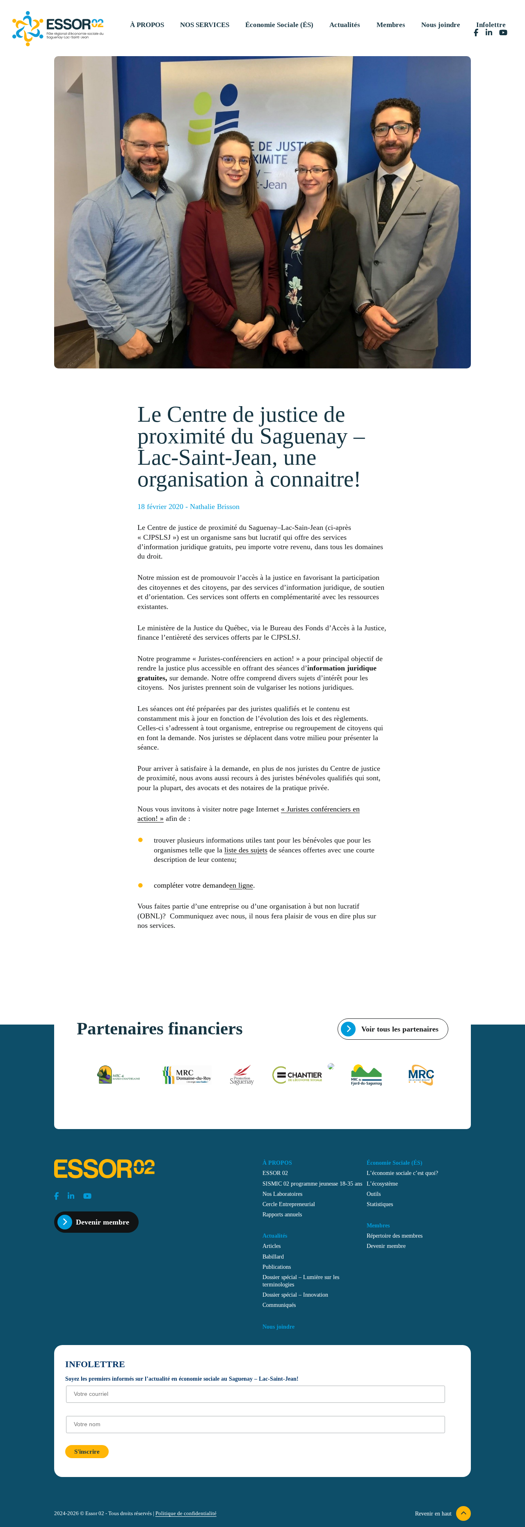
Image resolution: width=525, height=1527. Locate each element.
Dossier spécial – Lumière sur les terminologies (300, 1281)
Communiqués (279, 1305)
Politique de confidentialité (186, 1513)
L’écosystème (382, 1183)
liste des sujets (245, 850)
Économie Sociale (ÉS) (279, 25)
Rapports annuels (282, 1214)
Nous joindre (440, 25)
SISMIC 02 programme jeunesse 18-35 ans (312, 1183)
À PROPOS (147, 25)
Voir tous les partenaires (398, 1029)
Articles (271, 1246)
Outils (374, 1194)
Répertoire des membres (394, 1235)
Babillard (273, 1256)
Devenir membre (102, 1222)
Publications (276, 1266)
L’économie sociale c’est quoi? (402, 1173)
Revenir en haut (434, 1513)
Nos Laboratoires (282, 1194)
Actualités (344, 25)
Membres (391, 25)
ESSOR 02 (275, 1173)
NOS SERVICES (204, 25)
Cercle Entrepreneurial (288, 1204)
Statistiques (380, 1204)
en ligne (241, 885)
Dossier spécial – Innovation (295, 1294)
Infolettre (491, 25)
